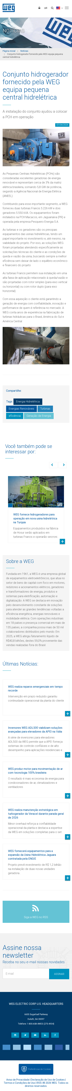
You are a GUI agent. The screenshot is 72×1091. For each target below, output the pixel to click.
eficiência (15, 415)
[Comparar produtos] (45, 8)
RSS (39, 1082)
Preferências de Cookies (39, 1069)
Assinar (59, 974)
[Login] (39, 8)
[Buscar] (52, 8)
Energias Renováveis (21, 408)
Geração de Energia (39, 415)
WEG (7, 8)
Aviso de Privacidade (17, 1079)
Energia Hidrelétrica (28, 401)
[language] (59, 8)
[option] (36, 507)
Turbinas (45, 408)
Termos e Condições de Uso (19, 1082)
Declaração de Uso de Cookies (48, 1079)
